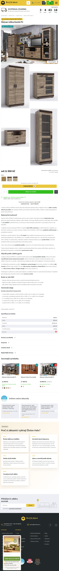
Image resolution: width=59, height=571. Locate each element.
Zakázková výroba (35, 541)
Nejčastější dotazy (7, 353)
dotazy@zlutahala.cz (35, 524)
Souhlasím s (12, 508)
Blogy (46, 533)
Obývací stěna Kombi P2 (28, 15)
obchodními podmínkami (15, 508)
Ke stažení (47, 541)
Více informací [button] (55, 170)
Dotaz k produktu (7, 337)
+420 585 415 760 (25, 204)
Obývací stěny (19, 15)
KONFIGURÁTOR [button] (28, 186)
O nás (17, 533)
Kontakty (47, 544)
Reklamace (47, 538)
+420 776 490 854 (34, 204)
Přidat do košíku (30, 192)
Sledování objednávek (35, 533)
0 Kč (48, 2)
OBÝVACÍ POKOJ (12, 15)
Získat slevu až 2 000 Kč (12, 558)
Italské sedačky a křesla (7, 533)
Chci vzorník (37, 3)
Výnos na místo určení (35, 538)
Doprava (4, 342)
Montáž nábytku (34, 536)
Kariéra (46, 536)
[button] (56, 374)
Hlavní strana (4, 15)
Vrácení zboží (5, 348)
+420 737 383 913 (18, 19)
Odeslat (30, 505)
